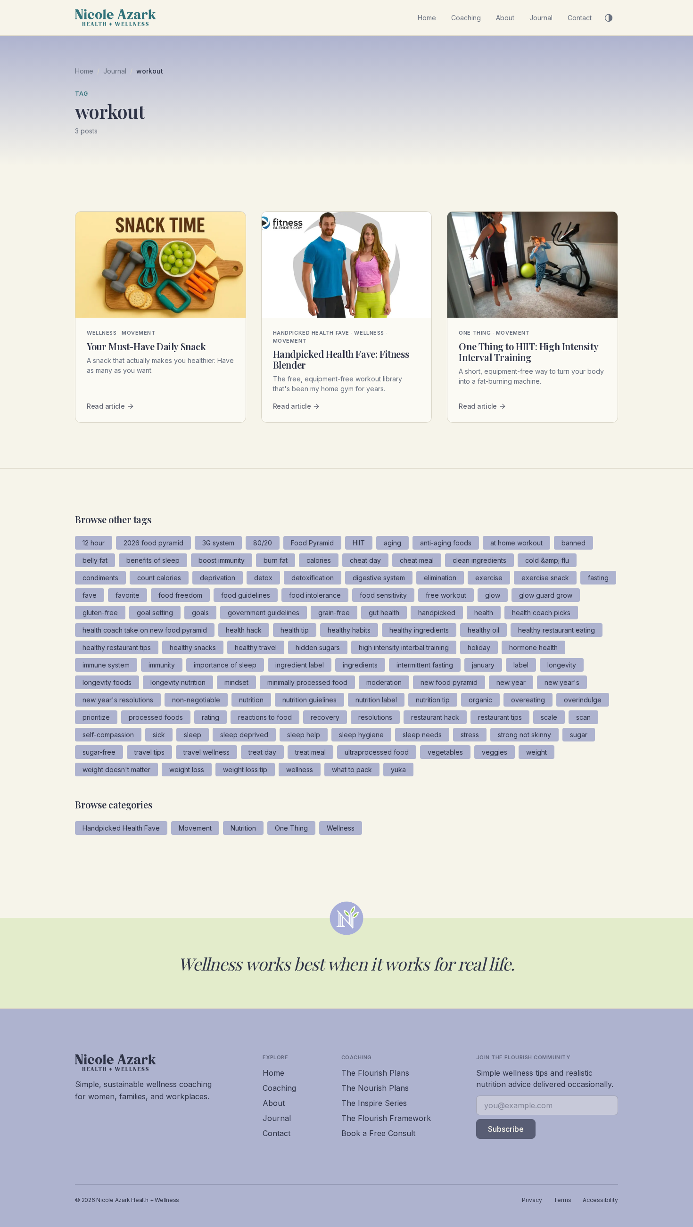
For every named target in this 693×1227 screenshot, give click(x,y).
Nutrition (243, 828)
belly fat (94, 560)
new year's (561, 682)
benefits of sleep (153, 560)
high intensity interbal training (404, 647)
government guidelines (263, 613)
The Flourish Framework (386, 1118)
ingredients (360, 665)
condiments (100, 578)
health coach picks (541, 613)
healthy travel (256, 647)
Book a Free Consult (378, 1133)
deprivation (217, 578)
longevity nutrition (178, 682)
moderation (384, 682)
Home (427, 18)
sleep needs (422, 735)
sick (159, 735)
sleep (192, 735)
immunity (161, 665)
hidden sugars (318, 647)
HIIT (359, 543)
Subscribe (506, 1129)
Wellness (341, 828)
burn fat (276, 560)
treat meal (310, 752)
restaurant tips (500, 717)
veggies (494, 752)
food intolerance (315, 595)
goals (200, 613)
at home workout (516, 543)
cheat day (365, 560)
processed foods (156, 717)
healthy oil (483, 630)
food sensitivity (383, 595)
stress (470, 735)
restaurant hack (435, 717)
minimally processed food (307, 682)
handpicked (436, 613)
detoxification (312, 578)
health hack (244, 630)
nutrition (251, 700)
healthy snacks (193, 647)
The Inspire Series (374, 1103)
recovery (325, 717)
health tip (294, 630)
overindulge (583, 700)
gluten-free (100, 613)
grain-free (334, 613)
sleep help (303, 735)
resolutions (375, 717)
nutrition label (376, 700)
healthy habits (349, 630)
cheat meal (417, 560)
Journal (541, 18)
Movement (195, 828)
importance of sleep (225, 665)
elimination (440, 578)
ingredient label (299, 665)
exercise (489, 578)
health (483, 613)
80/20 (262, 543)
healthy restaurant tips (116, 647)
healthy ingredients (419, 630)
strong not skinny (524, 735)
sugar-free (99, 752)
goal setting (155, 613)
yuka (398, 770)
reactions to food (265, 717)
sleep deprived (244, 735)
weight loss (186, 770)
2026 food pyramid (153, 543)
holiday (479, 647)
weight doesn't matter (116, 770)
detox (263, 578)
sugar (578, 735)
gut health (384, 613)
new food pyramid (449, 682)
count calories (159, 578)
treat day (262, 752)
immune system (106, 665)
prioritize (96, 717)
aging (392, 543)
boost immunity (221, 560)
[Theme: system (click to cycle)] (608, 17)
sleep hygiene (361, 735)
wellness (299, 770)
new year (511, 682)
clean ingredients (479, 560)
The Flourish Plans (375, 1073)
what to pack (352, 770)
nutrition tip (433, 700)
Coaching (466, 18)
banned (573, 543)
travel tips (149, 752)
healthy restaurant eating (556, 630)
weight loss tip (245, 770)
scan (583, 717)
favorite (128, 595)
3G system (218, 543)
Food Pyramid (312, 543)
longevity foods (107, 682)
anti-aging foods (445, 543)
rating (210, 717)
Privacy (532, 1199)
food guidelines (245, 595)
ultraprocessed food (377, 752)
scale (549, 717)
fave (89, 595)
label (520, 665)
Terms (562, 1199)
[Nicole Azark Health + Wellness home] (115, 18)
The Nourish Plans (375, 1088)
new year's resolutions (117, 700)
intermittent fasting (424, 665)
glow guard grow (545, 595)
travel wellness (206, 752)
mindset (236, 682)
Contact (580, 18)
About (505, 18)
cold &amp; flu (547, 560)
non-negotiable (196, 700)
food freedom (180, 595)
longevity (561, 665)
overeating (528, 700)
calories (318, 560)
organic (480, 700)
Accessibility (600, 1199)
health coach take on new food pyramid (144, 630)
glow (492, 595)
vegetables (445, 752)
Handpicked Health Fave (121, 828)
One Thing (291, 828)
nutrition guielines (309, 700)
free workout (446, 595)
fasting (598, 578)
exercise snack (545, 578)
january (483, 665)
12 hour (93, 543)
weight (536, 752)
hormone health (533, 647)
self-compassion (108, 735)
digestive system (379, 578)
